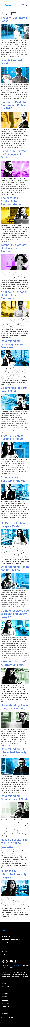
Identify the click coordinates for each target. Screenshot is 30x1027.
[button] (22, 5)
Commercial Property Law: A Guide (14, 389)
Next (26, 920)
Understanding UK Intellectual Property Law (14, 752)
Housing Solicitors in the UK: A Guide (14, 841)
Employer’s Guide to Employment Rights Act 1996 (13, 105)
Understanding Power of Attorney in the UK (14, 707)
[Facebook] (7, 961)
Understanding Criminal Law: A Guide (14, 797)
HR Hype (4, 951)
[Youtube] (11, 961)
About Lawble (6, 936)
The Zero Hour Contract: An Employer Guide (11, 201)
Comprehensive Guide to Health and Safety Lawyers (15, 614)
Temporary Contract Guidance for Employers (13, 248)
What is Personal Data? (11, 62)
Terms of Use (5, 993)
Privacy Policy (5, 986)
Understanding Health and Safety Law (15, 568)
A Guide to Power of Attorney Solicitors (13, 663)
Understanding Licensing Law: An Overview (12, 344)
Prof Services (13, 1018)
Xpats (3, 954)
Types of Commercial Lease (14, 19)
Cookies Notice (6, 1006)
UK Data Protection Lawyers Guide (13, 524)
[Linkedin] (15, 961)
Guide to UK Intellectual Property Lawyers (14, 874)
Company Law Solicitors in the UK (13, 479)
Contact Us (5, 943)
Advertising (5, 983)
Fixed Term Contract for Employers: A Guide (14, 154)
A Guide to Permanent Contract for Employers (15, 295)
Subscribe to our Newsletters (11, 939)
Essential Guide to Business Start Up (12, 437)
